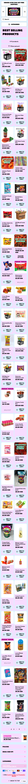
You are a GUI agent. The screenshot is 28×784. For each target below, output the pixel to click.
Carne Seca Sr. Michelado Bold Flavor (19, 716)
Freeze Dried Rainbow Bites (6, 543)
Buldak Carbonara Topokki (7, 487)
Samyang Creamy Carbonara (20, 323)
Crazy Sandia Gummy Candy (19, 424)
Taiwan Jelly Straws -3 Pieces (20, 168)
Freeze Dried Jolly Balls (20, 489)
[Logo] (14, 11)
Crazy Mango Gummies (6, 297)
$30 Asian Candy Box (20, 141)
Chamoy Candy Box (19, 403)
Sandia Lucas (6, 432)
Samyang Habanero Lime (19, 377)
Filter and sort (15, 46)
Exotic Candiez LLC (12, 774)
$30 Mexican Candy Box (5, 377)
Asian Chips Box (19, 349)
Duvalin (4, 402)
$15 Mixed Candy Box (7, 64)
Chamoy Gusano (20, 570)
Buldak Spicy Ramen (19, 197)
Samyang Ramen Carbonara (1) (6, 115)
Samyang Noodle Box (7, 323)
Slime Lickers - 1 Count (6, 89)
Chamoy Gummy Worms (19, 457)
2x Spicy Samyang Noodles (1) (7, 223)
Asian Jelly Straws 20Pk (5, 600)
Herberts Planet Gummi (6, 196)
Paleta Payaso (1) (7, 274)
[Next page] (24, 729)
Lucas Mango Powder (19, 653)
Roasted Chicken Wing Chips (20, 627)
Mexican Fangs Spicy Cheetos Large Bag (19, 688)
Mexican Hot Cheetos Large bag (6, 350)
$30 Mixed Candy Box (20, 223)
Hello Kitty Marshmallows (6, 459)
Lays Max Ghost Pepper (6, 656)
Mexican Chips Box (19, 116)
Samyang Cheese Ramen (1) (7, 249)
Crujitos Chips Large (6, 715)
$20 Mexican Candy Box (18, 90)
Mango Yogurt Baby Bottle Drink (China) (20, 544)
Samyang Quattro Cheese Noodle (7, 513)
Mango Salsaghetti (18, 297)
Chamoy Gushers (20, 63)
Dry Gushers (18, 249)
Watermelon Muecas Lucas (6, 145)
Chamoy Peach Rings (6, 171)
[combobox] (14, 19)
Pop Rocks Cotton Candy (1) (7, 682)
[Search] (2, 19)
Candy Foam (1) (19, 596)
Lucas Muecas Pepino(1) (19, 511)
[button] (25, 12)
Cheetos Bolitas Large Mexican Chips (6, 627)
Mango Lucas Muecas (6, 567)
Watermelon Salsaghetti (18, 276)
